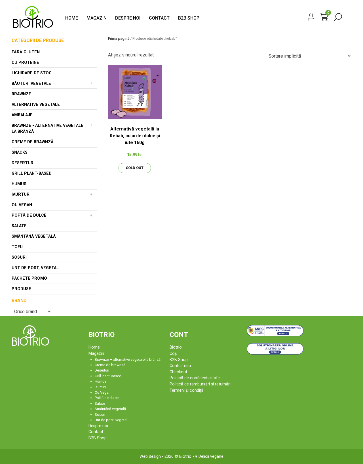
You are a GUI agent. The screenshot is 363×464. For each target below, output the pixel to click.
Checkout (178, 372)
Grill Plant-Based (32, 173)
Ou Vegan (22, 205)
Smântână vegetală (34, 236)
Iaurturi (21, 194)
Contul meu (180, 365)
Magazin (96, 18)
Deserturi (23, 163)
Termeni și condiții (186, 390)
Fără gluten (26, 52)
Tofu (17, 246)
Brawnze (21, 94)
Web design (150, 456)
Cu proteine (25, 62)
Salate (19, 225)
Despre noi (127, 18)
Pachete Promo (29, 278)
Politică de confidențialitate (195, 378)
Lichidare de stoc (32, 73)
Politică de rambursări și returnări (200, 384)
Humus (19, 184)
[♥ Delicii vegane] (33, 28)
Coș (173, 353)
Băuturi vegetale (31, 83)
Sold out (134, 168)
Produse (21, 288)
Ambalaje (22, 115)
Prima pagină (118, 38)
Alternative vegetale (36, 104)
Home (71, 18)
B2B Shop (188, 18)
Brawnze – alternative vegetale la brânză (128, 359)
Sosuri (19, 257)
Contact (159, 18)
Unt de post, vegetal (35, 267)
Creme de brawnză (33, 142)
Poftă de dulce (29, 215)
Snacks (20, 152)
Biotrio (176, 347)
